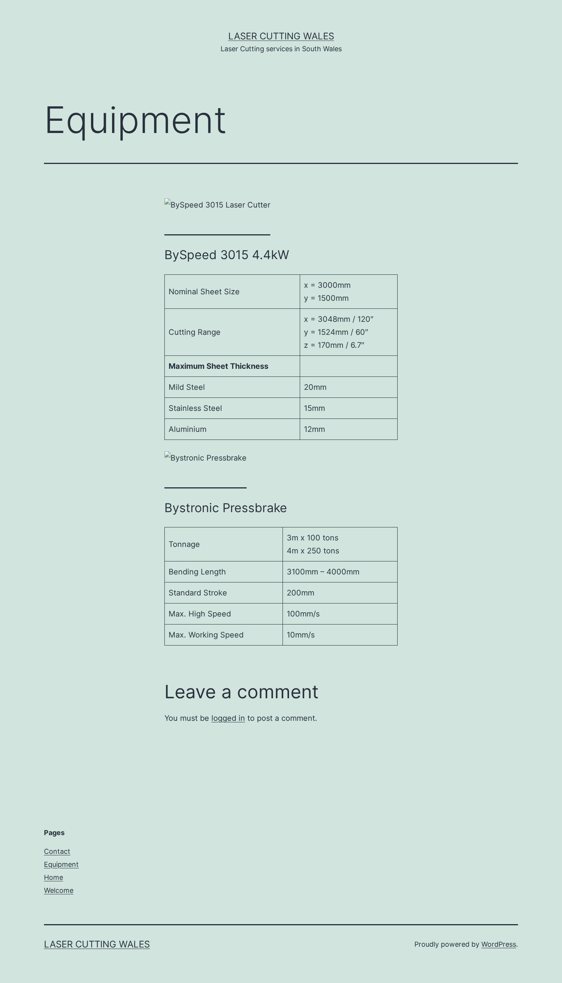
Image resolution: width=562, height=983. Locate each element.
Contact (57, 851)
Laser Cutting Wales (281, 36)
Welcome (58, 890)
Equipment (61, 864)
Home (53, 877)
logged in (228, 718)
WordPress (498, 944)
